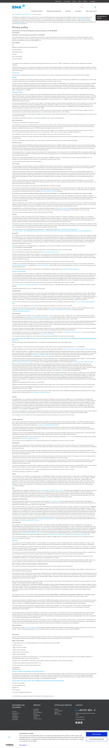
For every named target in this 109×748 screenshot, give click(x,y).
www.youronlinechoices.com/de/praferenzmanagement (26, 284)
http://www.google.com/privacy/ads (50, 251)
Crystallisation (15, 716)
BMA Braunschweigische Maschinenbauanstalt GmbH (22, 14)
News (79, 1)
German (80, 17)
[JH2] (17, 339)
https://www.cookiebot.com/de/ (48, 191)
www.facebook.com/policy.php (47, 333)
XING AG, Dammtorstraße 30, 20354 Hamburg (47, 490)
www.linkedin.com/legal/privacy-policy (29, 438)
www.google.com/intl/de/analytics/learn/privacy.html (61, 309)
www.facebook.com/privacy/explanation (41, 392)
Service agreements (58, 710)
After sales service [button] (91, 11)
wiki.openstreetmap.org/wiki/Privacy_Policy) (32, 532)
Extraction (14, 711)
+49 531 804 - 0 (86, 710)
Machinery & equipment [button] (54, 11)
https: (13, 247)
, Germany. (61, 490)
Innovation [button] (78, 11)
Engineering (35, 710)
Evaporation (14, 714)
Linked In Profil (81, 723)
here (33, 118)
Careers (74, 1)
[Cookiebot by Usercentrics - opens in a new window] (9, 745)
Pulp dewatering (15, 713)
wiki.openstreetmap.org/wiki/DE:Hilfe (56, 534)
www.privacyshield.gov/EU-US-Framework (29, 520)
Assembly (56, 709)
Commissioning (36, 715)
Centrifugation (15, 717)
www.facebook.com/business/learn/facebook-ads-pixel (38, 317)
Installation (35, 714)
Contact (85, 1)
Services (36, 705)
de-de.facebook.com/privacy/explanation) (41, 354)
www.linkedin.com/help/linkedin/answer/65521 (48, 425)
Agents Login (58, 1)
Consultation (36, 709)
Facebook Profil (76, 723)
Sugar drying (15, 719)
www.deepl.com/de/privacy (31, 627)
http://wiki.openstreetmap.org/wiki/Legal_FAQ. (79, 534)
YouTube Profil (79, 723)
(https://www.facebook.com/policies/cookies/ (22, 361)
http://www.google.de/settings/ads (20, 265)
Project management (37, 712)
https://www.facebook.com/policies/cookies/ (83, 361)
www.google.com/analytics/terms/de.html (27, 309)
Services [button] (68, 11)
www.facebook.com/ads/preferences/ (72, 332)
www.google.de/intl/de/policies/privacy (21, 311)
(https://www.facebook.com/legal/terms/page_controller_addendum (79, 349)
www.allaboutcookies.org (64, 208)
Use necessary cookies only (96, 739)
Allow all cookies (96, 734)
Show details (22, 745)
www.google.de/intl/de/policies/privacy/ (70, 269)
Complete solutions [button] (37, 11)
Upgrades (56, 712)
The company (67, 1)
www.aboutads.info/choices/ (43, 265)
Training (35, 717)
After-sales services (37, 718)
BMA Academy (57, 714)
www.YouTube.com (54, 501)
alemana (89, 20)
